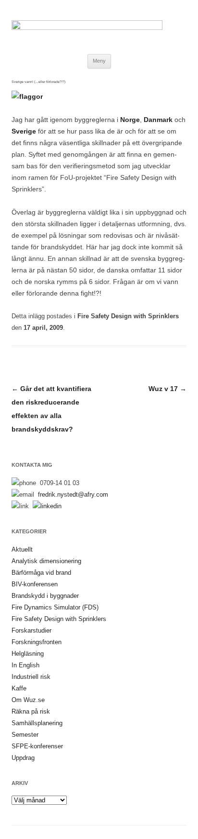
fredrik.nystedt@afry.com (73, 494)
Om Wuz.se (28, 700)
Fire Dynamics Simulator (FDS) (55, 607)
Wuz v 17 (167, 388)
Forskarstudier (31, 630)
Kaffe (19, 688)
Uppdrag (23, 757)
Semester (25, 734)
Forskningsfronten (37, 642)
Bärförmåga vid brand (41, 572)
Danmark (158, 119)
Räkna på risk (31, 711)
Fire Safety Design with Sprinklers (128, 316)
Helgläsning (28, 653)
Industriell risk (31, 676)
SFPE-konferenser (37, 746)
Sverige (24, 131)
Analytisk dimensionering (46, 561)
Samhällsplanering (37, 723)
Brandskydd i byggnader (45, 595)
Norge (130, 119)
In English (25, 665)
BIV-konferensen (35, 584)
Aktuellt (22, 549)
